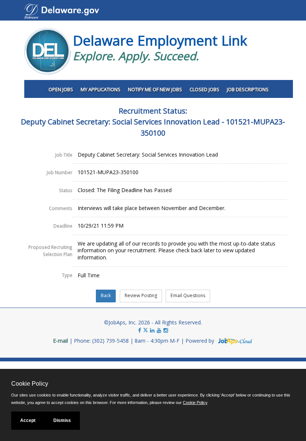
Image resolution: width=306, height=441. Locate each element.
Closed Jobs (204, 89)
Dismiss (62, 420)
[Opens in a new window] (234, 340)
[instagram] (165, 330)
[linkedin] (152, 330)
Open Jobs (61, 89)
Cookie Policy (195, 402)
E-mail (60, 340)
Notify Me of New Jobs (155, 89)
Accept (27, 420)
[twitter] (146, 330)
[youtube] (159, 330)
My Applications (101, 89)
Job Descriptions (248, 89)
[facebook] (139, 330)
